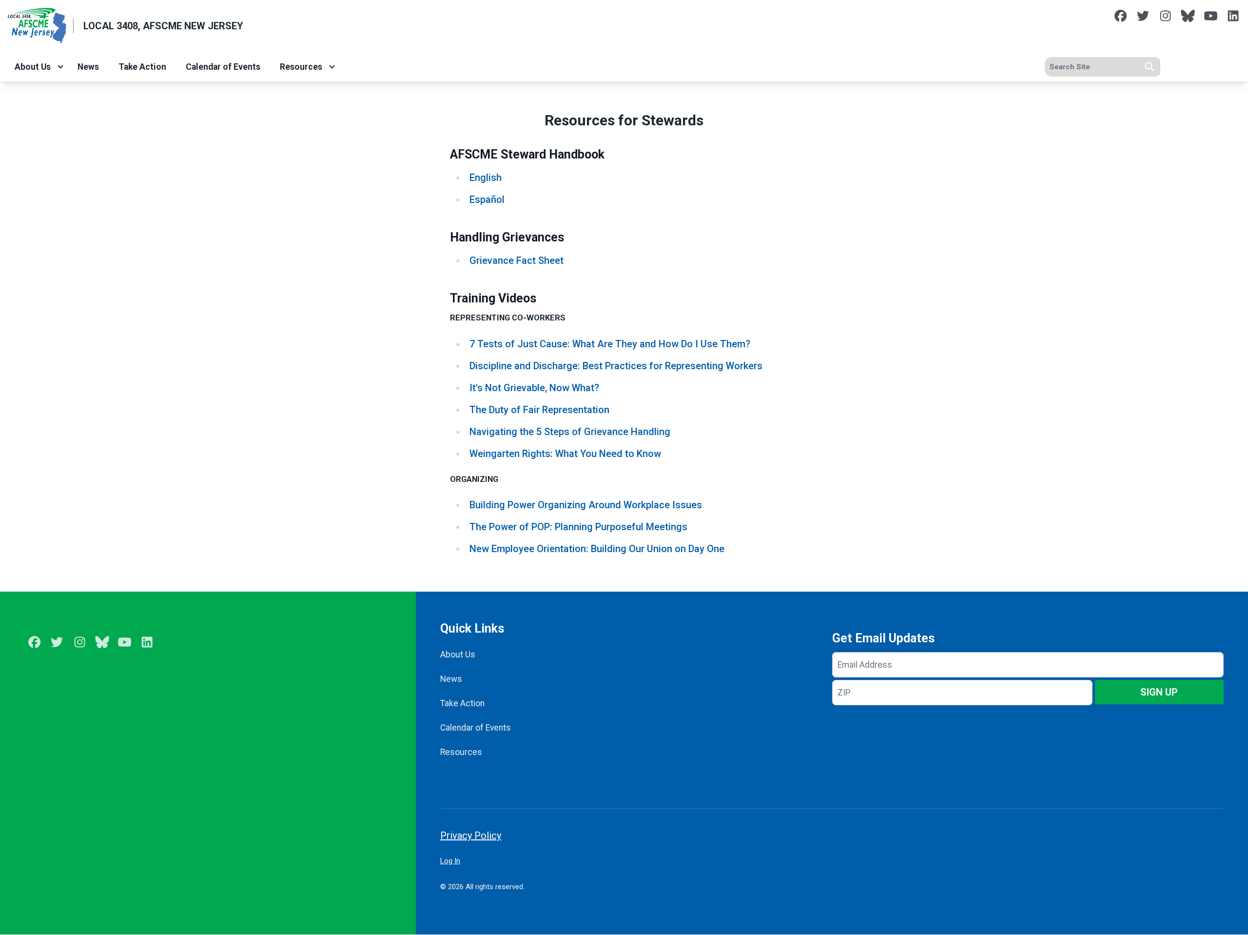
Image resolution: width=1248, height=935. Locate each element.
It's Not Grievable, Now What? (534, 388)
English (485, 177)
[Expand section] (60, 67)
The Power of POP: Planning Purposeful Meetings (578, 527)
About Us (33, 67)
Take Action (142, 67)
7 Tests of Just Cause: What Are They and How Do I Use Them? (609, 344)
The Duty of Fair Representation (539, 410)
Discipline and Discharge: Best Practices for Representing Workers (615, 366)
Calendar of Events (223, 67)
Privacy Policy (470, 835)
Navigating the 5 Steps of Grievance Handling (569, 432)
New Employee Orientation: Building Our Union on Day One (596, 549)
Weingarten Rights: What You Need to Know (565, 453)
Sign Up (1159, 692)
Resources (301, 67)
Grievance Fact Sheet (516, 260)
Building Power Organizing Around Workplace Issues (585, 505)
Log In (450, 860)
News (88, 67)
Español (487, 199)
